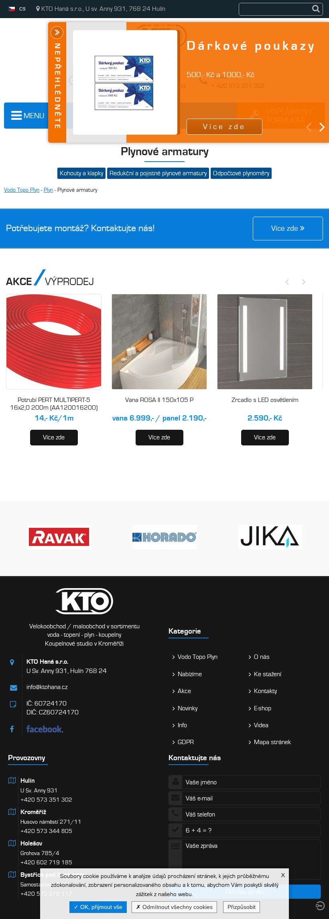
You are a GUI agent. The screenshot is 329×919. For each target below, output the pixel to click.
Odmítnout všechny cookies (177, 907)
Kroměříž (33, 812)
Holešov (31, 843)
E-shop (262, 708)
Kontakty (265, 691)
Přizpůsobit (241, 907)
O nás (262, 657)
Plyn (48, 190)
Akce (184, 691)
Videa (261, 725)
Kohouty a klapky (81, 173)
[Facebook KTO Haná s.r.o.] (93, 728)
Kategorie (185, 631)
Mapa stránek (272, 742)
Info (182, 725)
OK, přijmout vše (100, 907)
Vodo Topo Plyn (21, 190)
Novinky (187, 708)
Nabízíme (190, 674)
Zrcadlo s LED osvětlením (265, 400)
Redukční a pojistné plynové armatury (158, 173)
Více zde (54, 437)
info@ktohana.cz (46, 687)
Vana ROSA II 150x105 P (159, 400)
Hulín (27, 780)
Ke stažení (267, 674)
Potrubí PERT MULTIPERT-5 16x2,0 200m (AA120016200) (53, 404)
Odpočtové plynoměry (241, 173)
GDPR (186, 742)
